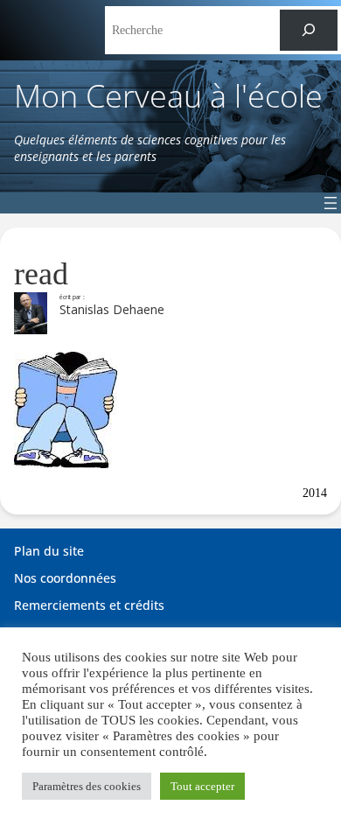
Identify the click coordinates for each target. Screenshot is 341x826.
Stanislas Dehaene (111, 309)
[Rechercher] (309, 30)
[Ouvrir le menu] (330, 203)
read (41, 273)
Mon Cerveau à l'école (168, 95)
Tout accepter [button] (202, 786)
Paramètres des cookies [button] (86, 786)
